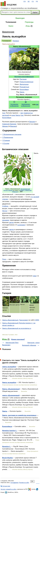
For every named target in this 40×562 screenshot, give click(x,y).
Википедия (20, 18)
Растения (23, 79)
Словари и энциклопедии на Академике (19, 8)
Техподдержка (14, 482)
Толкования (11, 22)
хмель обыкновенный (11, 395)
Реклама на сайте (24, 482)
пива (34, 276)
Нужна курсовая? (18, 339)
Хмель (22, 92)
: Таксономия (15, 320)
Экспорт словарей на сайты (8, 489)
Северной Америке (9, 124)
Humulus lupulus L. (9, 430)
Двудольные (24, 84)
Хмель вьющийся (9, 382)
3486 (37, 104)
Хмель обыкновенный (11, 389)
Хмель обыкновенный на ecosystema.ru (16, 328)
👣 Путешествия (5, 486)
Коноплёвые (24, 89)
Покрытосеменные (26, 82)
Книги (11, 26)
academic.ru (9, 3)
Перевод (16, 41)
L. (30, 99)
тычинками (21, 225)
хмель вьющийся (9, 367)
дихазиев (5, 220)
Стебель (5, 206)
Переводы (29, 22)
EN (25, 1)
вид (22, 113)
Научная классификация (24, 76)
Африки (5, 126)
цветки (11, 222)
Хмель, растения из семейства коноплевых (19, 415)
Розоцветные (24, 87)
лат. (4, 113)
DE (29, 1)
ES (33, 1)
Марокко (13, 126)
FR (37, 1)
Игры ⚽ (29, 26)
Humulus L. (6, 446)
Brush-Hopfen (7, 458)
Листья (4, 211)
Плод (4, 259)
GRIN (37, 320)
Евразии (32, 121)
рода (13, 115)
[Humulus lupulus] (24, 69)
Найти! (35, 12)
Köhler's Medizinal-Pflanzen (22, 191)
